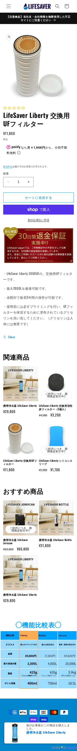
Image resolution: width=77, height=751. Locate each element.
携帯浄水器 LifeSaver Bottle (55, 540)
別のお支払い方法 (38, 220)
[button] (8, 6)
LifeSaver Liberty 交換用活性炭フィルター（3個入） (56, 407)
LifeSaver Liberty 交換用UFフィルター (20, 462)
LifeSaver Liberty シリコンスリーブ (56, 462)
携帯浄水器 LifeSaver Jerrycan (15, 541)
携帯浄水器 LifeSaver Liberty (20, 405)
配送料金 (7, 166)
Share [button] (11, 337)
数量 (6, 173)
